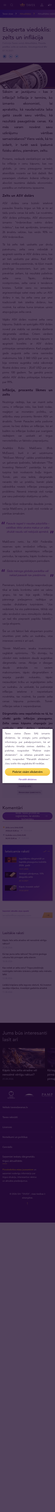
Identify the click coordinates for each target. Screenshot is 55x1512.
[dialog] (27, 756)
